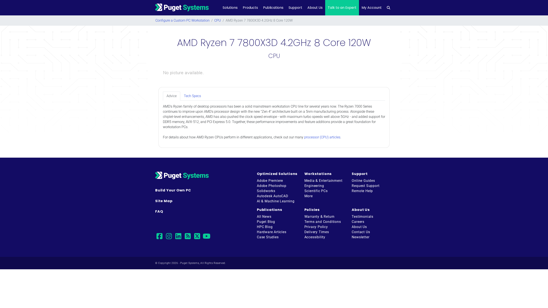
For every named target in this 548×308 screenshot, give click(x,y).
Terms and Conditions (322, 222)
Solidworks (266, 191)
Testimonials (362, 217)
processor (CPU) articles (322, 137)
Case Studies (268, 237)
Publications (273, 7)
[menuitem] (388, 7)
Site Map (163, 200)
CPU (217, 20)
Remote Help (362, 191)
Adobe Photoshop (271, 186)
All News (264, 217)
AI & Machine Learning (276, 201)
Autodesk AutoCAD (272, 196)
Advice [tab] (172, 96)
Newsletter (360, 237)
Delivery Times (316, 232)
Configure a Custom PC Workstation (182, 20)
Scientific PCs (316, 191)
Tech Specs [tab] (192, 96)
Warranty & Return (319, 217)
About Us (315, 7)
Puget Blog (266, 222)
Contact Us (361, 232)
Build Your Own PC (173, 190)
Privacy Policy (316, 227)
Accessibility (314, 237)
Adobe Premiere (270, 181)
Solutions (230, 7)
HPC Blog (265, 227)
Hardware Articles (271, 232)
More (308, 196)
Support (295, 7)
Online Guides (363, 181)
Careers (358, 222)
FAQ (159, 211)
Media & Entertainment (323, 181)
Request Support (365, 186)
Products (250, 7)
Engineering (314, 186)
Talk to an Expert (342, 7)
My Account (372, 7)
